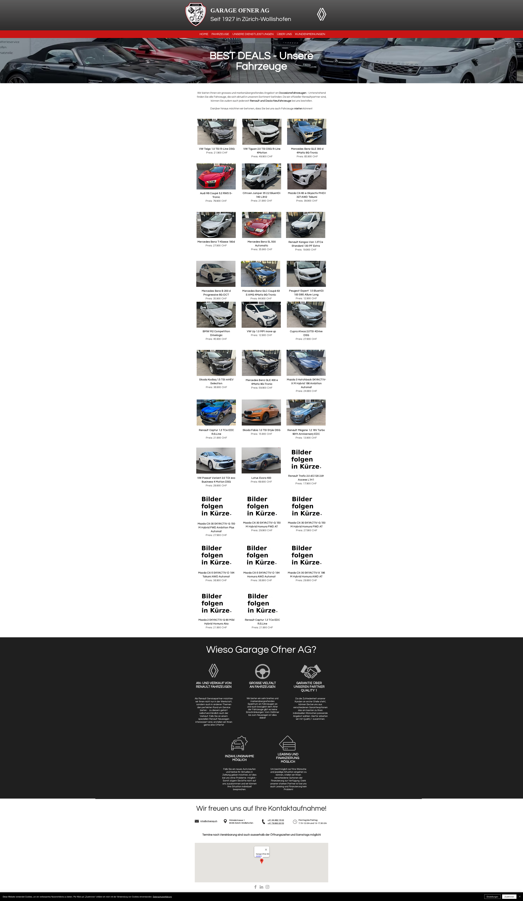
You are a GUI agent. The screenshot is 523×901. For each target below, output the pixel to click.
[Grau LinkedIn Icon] (261, 886)
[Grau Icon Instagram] (267, 886)
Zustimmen (509, 896)
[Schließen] (519, 896)
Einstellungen (492, 896)
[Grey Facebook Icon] (255, 886)
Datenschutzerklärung (162, 896)
